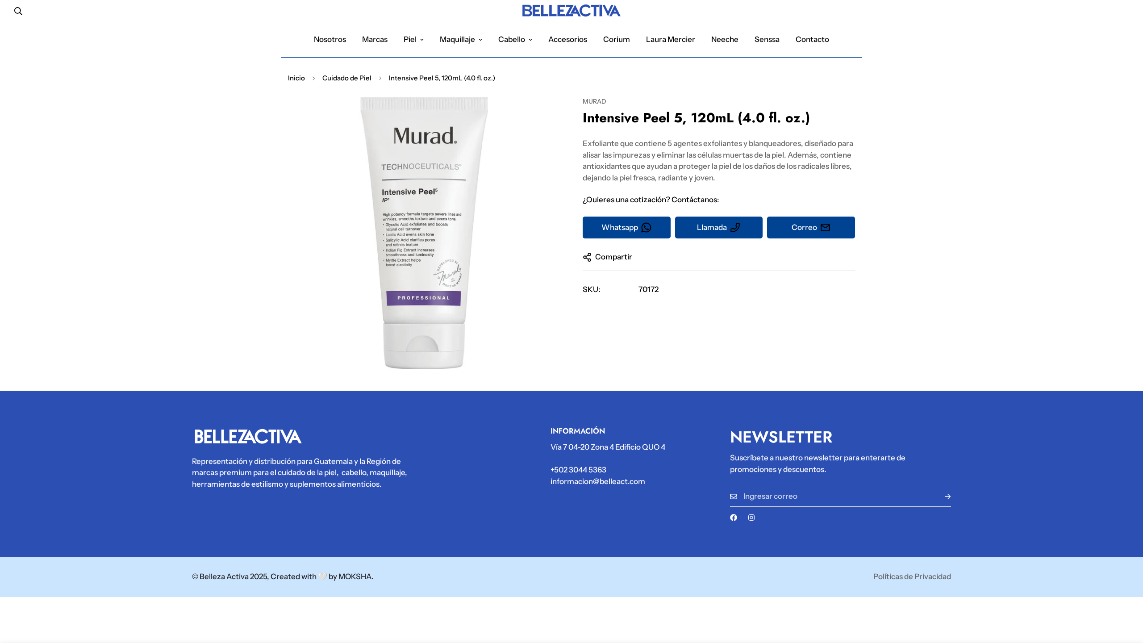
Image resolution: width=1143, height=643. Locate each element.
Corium (616, 39)
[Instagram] (751, 517)
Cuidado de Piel (346, 78)
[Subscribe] (940, 496)
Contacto (812, 39)
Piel (410, 39)
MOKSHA (354, 576)
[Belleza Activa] (571, 11)
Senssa (767, 39)
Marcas (375, 39)
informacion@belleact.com (598, 481)
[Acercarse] (541, 116)
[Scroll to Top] (1125, 594)
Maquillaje (457, 39)
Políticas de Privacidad (912, 576)
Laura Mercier (670, 39)
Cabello (511, 39)
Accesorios (567, 39)
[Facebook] (733, 517)
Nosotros (330, 39)
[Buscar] (18, 11)
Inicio (296, 78)
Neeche (724, 39)
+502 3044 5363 (578, 469)
